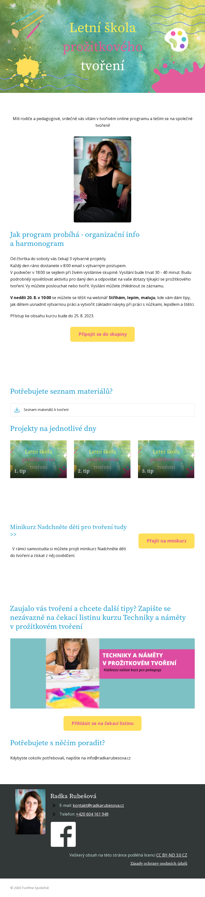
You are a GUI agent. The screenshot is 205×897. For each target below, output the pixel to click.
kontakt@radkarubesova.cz (98, 805)
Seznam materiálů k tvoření (46, 409)
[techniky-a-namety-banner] (102, 673)
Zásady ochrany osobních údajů (158, 863)
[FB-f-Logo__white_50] (63, 834)
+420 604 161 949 (92, 814)
